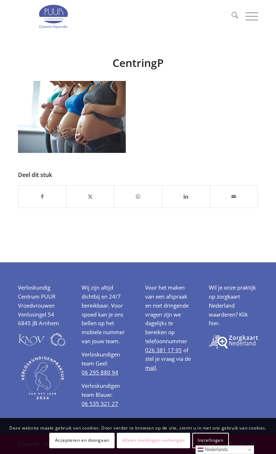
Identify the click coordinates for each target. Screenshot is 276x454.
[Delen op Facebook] (42, 196)
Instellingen (210, 440)
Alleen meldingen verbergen (153, 440)
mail (150, 367)
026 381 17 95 (163, 350)
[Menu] (248, 16)
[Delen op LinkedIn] (186, 196)
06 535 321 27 (100, 403)
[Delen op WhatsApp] (138, 196)
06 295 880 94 (100, 372)
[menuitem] (231, 16)
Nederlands (215, 449)
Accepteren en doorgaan (82, 440)
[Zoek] (231, 16)
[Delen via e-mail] (234, 196)
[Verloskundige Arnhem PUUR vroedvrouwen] (53, 16)
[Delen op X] (90, 196)
